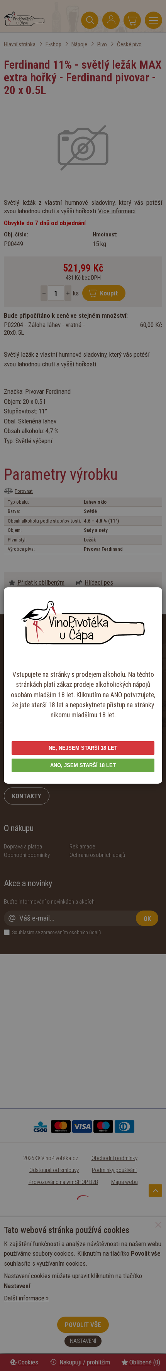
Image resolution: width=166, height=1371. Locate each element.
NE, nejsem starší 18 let (83, 748)
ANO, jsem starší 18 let (83, 765)
